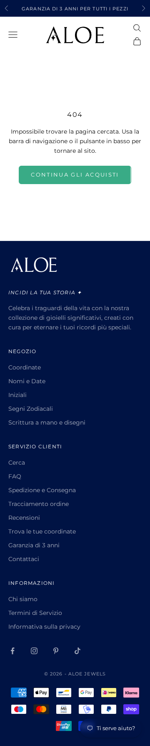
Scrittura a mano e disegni (46, 422)
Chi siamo (23, 599)
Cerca (16, 462)
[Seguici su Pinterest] (56, 651)
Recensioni (24, 517)
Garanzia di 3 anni (34, 545)
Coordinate (24, 367)
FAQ (14, 476)
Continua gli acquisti (75, 174)
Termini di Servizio (35, 613)
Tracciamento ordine (38, 504)
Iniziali (17, 395)
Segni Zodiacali (30, 408)
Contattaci (23, 559)
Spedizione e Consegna (42, 490)
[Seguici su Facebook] (12, 651)
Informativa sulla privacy (44, 626)
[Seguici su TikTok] (77, 651)
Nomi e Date (26, 381)
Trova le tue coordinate (42, 531)
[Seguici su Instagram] (34, 651)
